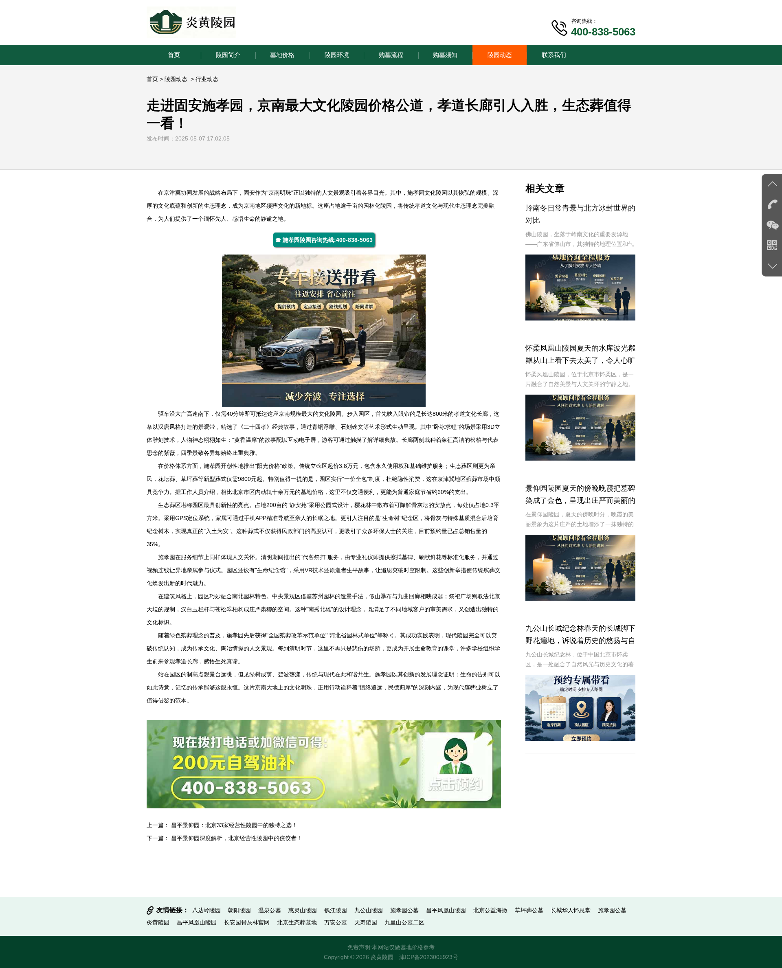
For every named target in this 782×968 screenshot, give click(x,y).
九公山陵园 (368, 910)
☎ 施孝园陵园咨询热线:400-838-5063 (324, 240)
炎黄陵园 (158, 922)
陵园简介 (228, 54)
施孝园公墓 (404, 910)
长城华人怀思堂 (571, 910)
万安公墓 (335, 922)
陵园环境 (337, 54)
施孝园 (415, 192)
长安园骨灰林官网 (247, 922)
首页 (174, 54)
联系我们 (554, 54)
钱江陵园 (335, 910)
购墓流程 (391, 54)
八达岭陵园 (206, 910)
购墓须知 (445, 54)
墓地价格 (282, 54)
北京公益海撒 (490, 910)
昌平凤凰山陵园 (446, 910)
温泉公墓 (269, 910)
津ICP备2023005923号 (428, 957)
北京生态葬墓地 (297, 922)
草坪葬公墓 (529, 910)
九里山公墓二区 (404, 922)
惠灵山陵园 (302, 910)
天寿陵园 (365, 922)
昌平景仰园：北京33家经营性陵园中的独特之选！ (234, 825)
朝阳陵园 (239, 910)
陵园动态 (500, 54)
